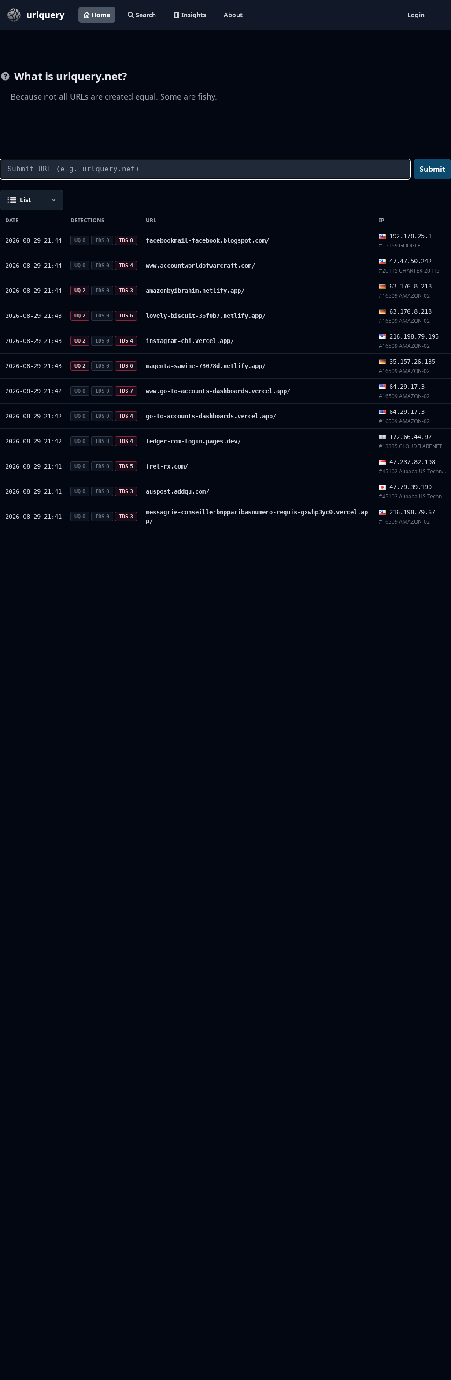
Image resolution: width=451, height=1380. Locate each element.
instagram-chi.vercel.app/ (190, 340)
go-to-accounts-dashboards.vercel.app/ (211, 416)
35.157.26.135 (412, 361)
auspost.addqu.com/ (177, 491)
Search (146, 15)
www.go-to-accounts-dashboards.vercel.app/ (218, 391)
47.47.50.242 (410, 261)
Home (101, 15)
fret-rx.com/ (167, 466)
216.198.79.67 (412, 512)
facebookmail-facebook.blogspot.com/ (207, 240)
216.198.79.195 (414, 336)
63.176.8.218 (410, 286)
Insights (193, 15)
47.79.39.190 (410, 487)
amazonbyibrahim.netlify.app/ (195, 290)
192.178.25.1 (410, 236)
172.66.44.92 (410, 436)
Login (416, 15)
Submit (432, 169)
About (233, 15)
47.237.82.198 (412, 461)
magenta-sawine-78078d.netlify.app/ (206, 365)
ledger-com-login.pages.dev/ (193, 441)
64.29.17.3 (407, 386)
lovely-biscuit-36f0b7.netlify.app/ (206, 315)
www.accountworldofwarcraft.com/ (200, 265)
